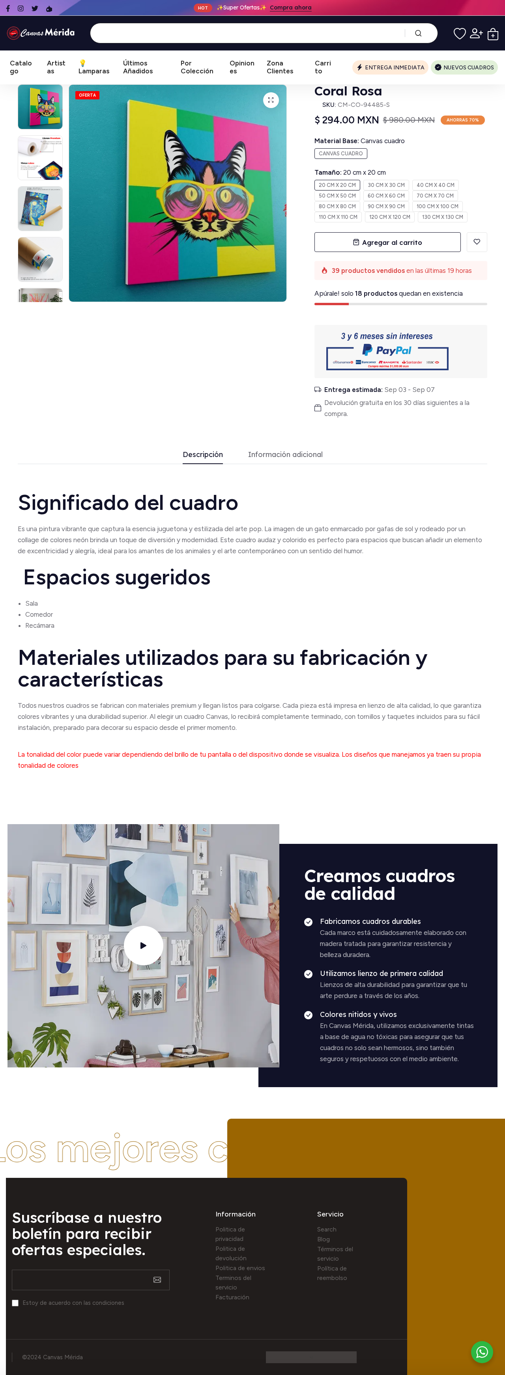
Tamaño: (350, 172)
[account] (476, 33)
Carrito (323, 67)
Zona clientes (280, 67)
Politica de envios (240, 1268)
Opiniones (242, 67)
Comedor (39, 614)
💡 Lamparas (94, 67)
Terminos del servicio (233, 1282)
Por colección (197, 67)
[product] (271, 100)
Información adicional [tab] (285, 455)
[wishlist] (460, 33)
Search (327, 1229)
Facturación (232, 1297)
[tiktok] (49, 8)
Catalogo (21, 67)
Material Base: (359, 141)
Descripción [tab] (203, 455)
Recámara (40, 625)
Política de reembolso (332, 1273)
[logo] (42, 33)
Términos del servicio (335, 1253)
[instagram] (21, 8)
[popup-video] (143, 945)
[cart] (493, 33)
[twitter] (35, 8)
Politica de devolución (231, 1253)
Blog (323, 1239)
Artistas (56, 67)
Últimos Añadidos (138, 67)
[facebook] (8, 8)
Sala (31, 603)
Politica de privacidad (230, 1234)
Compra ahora (291, 7)
